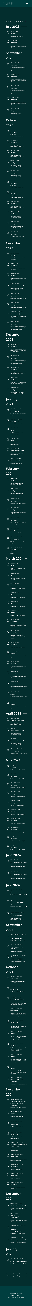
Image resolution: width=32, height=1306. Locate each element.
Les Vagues (13, 33)
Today (16, 1275)
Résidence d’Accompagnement (16, 1230)
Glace (12, 111)
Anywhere (13, 653)
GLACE (12, 1034)
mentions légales (16, 1295)
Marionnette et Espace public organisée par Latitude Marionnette (18, 1103)
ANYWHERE (14, 979)
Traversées (13, 621)
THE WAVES (14, 1011)
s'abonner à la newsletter (16, 1298)
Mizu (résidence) (15, 314)
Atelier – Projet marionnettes (18, 1205)
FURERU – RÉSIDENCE (16, 959)
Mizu (11, 892)
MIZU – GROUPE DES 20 (17, 999)
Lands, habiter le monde (17, 286)
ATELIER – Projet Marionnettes (15, 1216)
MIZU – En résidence (16, 915)
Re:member (13, 42)
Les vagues (13, 224)
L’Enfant (12, 586)
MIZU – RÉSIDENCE (16, 938)
